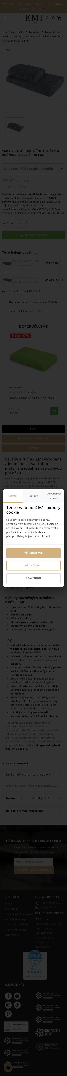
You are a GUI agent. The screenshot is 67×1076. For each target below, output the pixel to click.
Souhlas (12, 495)
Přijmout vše (33, 553)
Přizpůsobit (33, 566)
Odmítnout (33, 578)
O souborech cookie (54, 496)
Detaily (33, 496)
